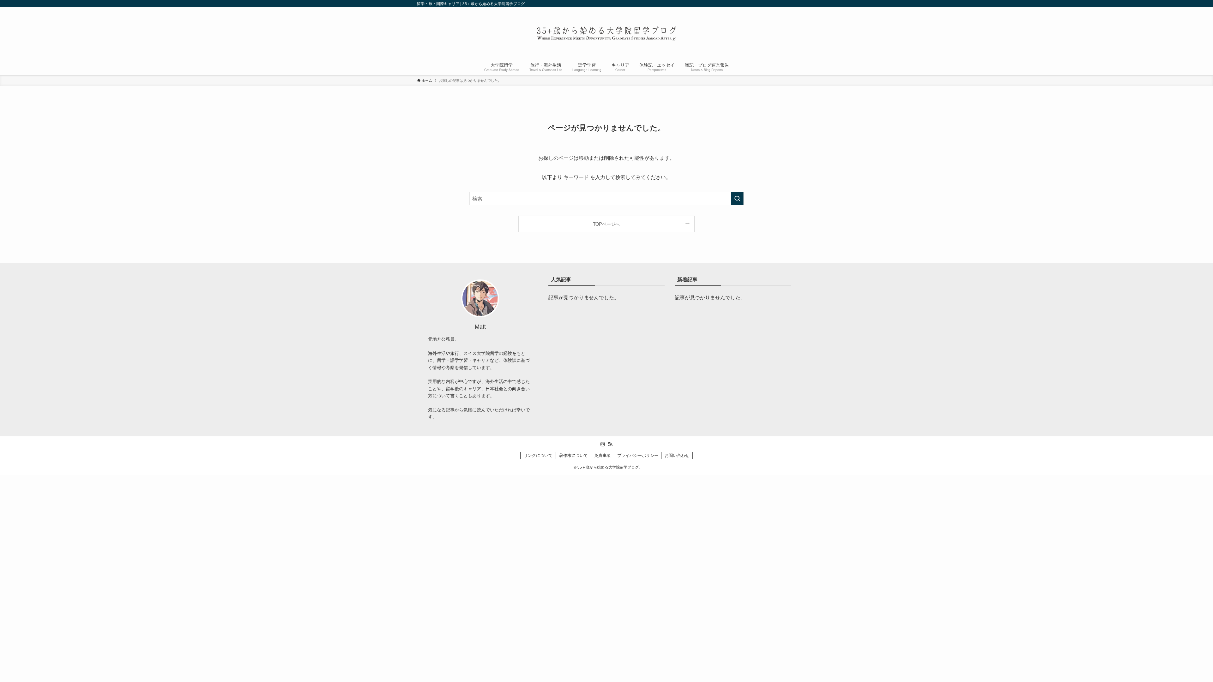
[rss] (610, 444)
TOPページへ (606, 223)
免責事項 (602, 455)
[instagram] (603, 444)
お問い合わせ (677, 455)
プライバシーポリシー (637, 455)
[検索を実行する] (737, 198)
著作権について (573, 455)
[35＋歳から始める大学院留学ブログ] (606, 33)
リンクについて (538, 455)
